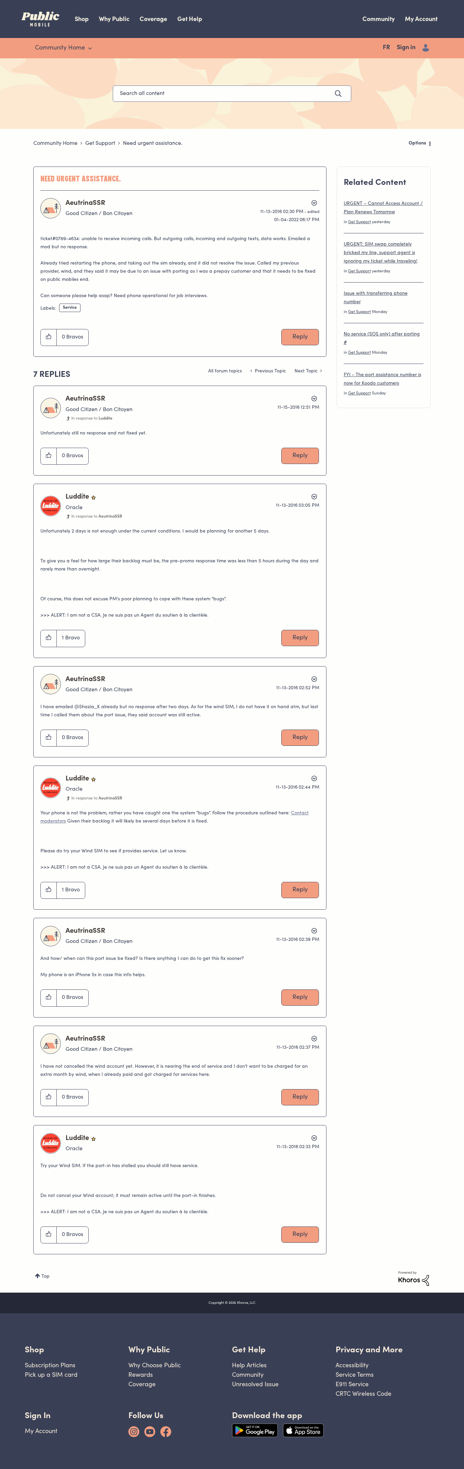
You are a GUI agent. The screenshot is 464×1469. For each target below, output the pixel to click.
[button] (49, 337)
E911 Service (352, 1384)
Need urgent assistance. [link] (152, 143)
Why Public (114, 19)
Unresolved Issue (255, 1384)
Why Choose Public (154, 1365)
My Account (421, 19)
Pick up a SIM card (51, 1374)
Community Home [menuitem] (60, 48)
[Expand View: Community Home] (90, 48)
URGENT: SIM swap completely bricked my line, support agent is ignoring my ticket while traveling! (380, 253)
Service (70, 308)
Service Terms (355, 1374)
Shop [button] (34, 1349)
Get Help (189, 19)
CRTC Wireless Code (363, 1393)
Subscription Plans (50, 1365)
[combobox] (232, 93)
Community (378, 19)
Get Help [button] (249, 1349)
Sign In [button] (38, 1415)
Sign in (406, 48)
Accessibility (352, 1365)
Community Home (55, 143)
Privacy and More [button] (369, 1349)
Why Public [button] (149, 1349)
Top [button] (45, 1276)
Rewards (140, 1374)
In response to (91, 419)
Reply (300, 337)
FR (386, 48)
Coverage (153, 19)
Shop (82, 19)
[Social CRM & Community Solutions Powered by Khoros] (413, 1278)
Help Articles (249, 1365)
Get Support (100, 143)
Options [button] (417, 143)
